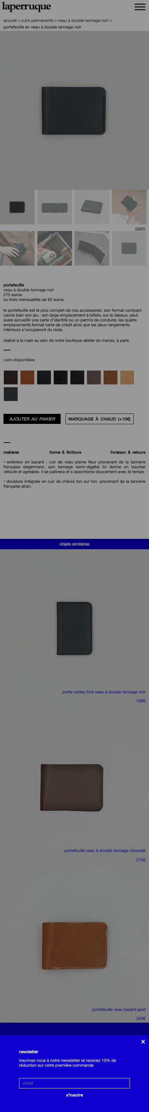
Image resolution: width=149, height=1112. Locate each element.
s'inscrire (74, 1095)
